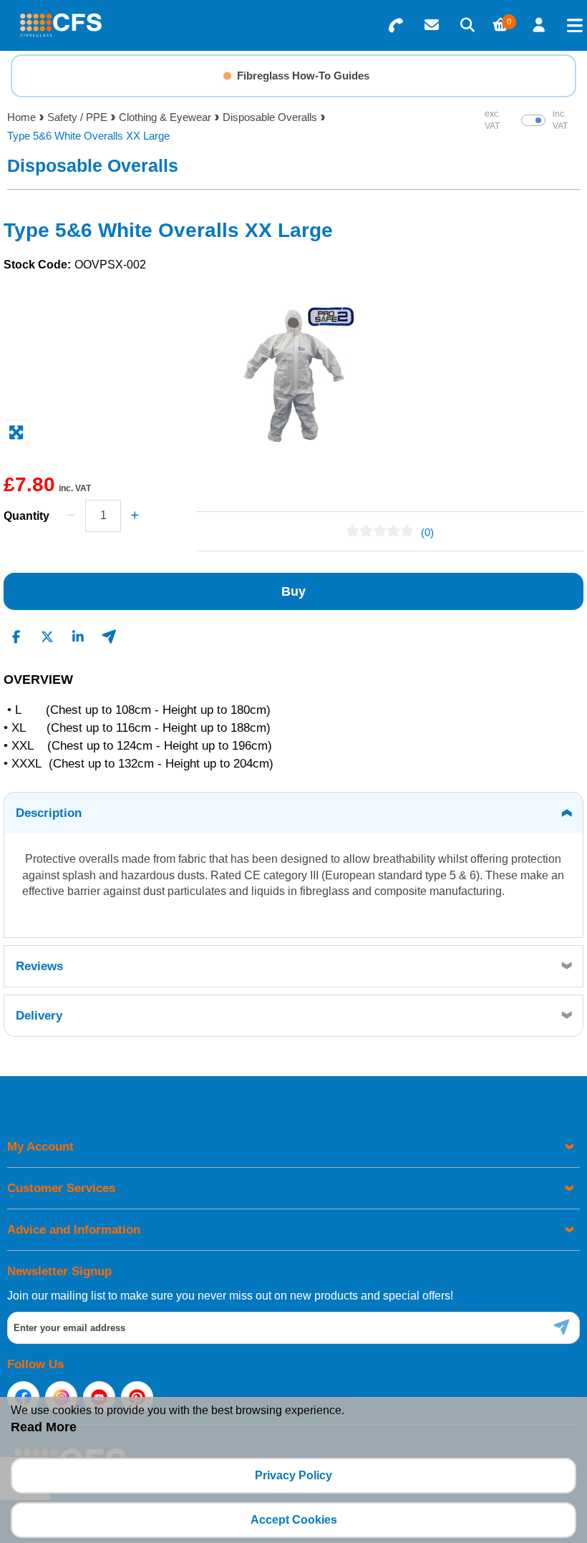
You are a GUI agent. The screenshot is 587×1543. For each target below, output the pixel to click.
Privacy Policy (293, 1475)
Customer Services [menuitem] (61, 1188)
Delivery (39, 1015)
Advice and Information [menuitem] (73, 1230)
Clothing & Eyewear (165, 117)
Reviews (39, 966)
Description (49, 813)
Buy (293, 591)
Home (21, 117)
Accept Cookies (294, 1520)
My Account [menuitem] (40, 1146)
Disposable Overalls (270, 117)
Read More (44, 1427)
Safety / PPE (77, 117)
